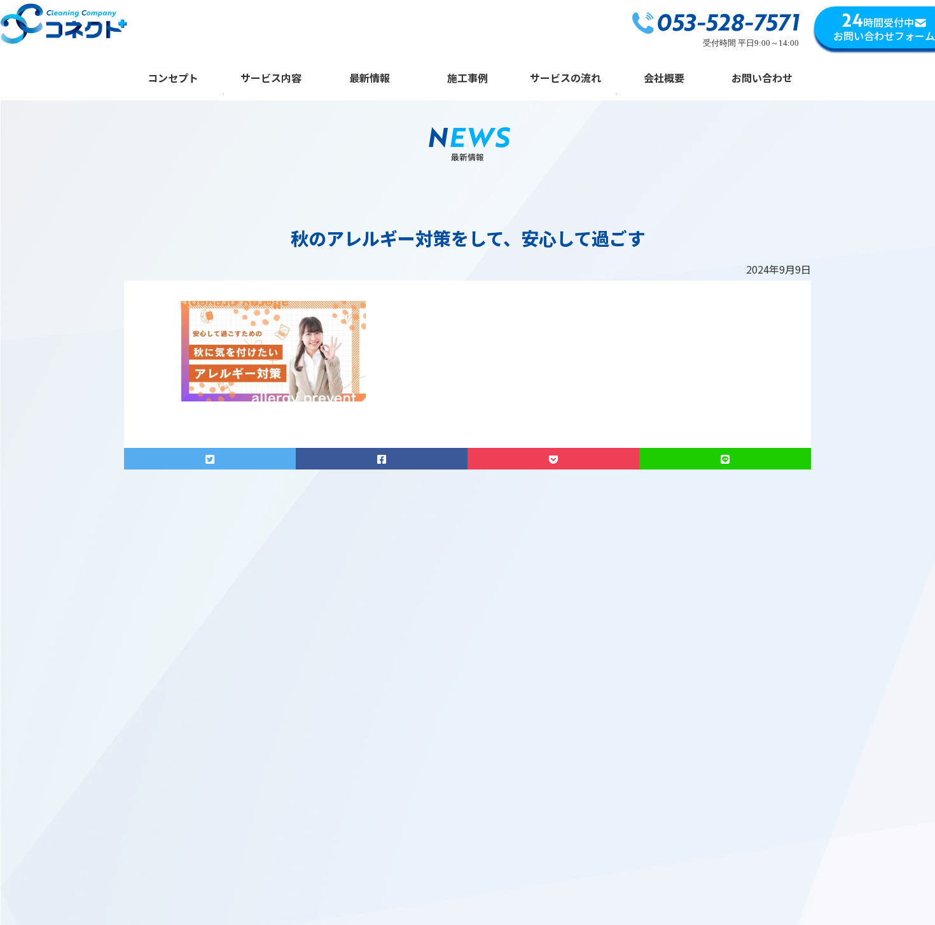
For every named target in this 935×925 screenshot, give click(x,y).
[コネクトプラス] (63, 25)
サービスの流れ (565, 78)
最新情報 (369, 78)
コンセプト (173, 78)
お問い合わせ (762, 78)
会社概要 (664, 78)
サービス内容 (270, 78)
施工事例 (467, 78)
